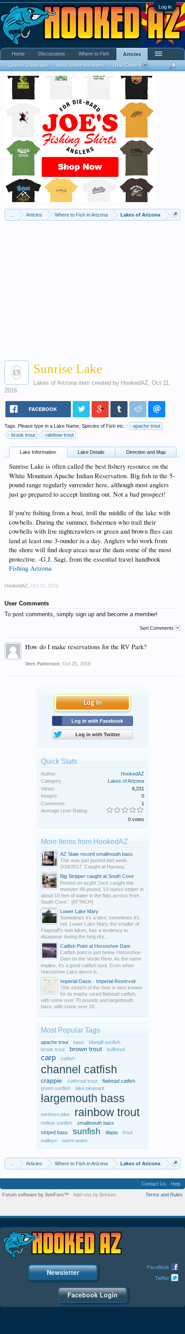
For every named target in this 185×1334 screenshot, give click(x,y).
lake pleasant (89, 1088)
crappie (51, 1080)
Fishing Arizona (30, 568)
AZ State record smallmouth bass (96, 854)
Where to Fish (94, 53)
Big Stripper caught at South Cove (97, 876)
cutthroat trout (82, 1081)
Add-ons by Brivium (94, 1194)
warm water (75, 1140)
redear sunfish (56, 1123)
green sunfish (55, 1088)
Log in (165, 6)
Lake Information (38, 452)
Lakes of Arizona (55, 382)
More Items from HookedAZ (84, 841)
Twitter (162, 1277)
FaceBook (158, 1266)
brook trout (23, 435)
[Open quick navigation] (175, 214)
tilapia (112, 1132)
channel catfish (79, 1069)
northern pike (55, 1114)
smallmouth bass (95, 1123)
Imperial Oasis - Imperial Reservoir (98, 981)
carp (48, 1057)
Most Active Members (80, 65)
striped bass (54, 1132)
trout (127, 1132)
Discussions (51, 53)
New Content (127, 65)
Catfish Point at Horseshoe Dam (95, 946)
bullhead (116, 1049)
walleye (49, 1140)
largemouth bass (83, 1098)
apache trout (146, 426)
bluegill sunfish (104, 1042)
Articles (132, 54)
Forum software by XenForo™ (35, 1194)
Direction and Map (146, 452)
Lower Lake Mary (79, 911)
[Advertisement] (92, 288)
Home (18, 53)
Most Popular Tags (70, 1030)
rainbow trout (59, 435)
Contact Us (153, 1183)
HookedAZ (134, 382)
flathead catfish (118, 1081)
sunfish (87, 1131)
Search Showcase (28, 65)
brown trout (86, 1049)
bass (78, 1042)
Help (176, 1183)
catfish (68, 1058)
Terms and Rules (164, 1194)
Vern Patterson (42, 663)
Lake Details (91, 452)
